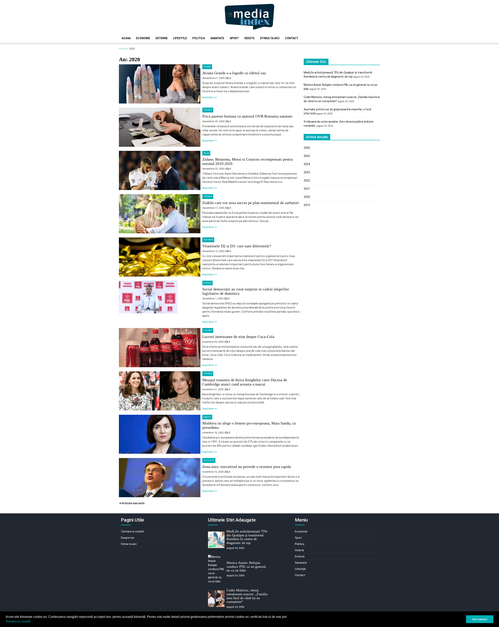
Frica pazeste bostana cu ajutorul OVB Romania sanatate (247, 116)
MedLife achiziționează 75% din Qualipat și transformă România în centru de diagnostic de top (246, 537)
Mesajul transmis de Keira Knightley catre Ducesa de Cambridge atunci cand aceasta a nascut (244, 382)
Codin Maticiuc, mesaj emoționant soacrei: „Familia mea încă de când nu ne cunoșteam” (246, 596)
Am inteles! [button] (479, 619)
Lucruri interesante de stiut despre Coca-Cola (238, 336)
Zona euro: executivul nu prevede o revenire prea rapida (246, 466)
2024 (307, 164)
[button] (32, 622)
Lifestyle (180, 38)
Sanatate (217, 38)
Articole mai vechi (133, 503)
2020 (307, 196)
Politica (198, 38)
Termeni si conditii (18, 621)
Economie (143, 38)
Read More (208, 97)
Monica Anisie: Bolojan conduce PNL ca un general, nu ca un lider (246, 566)
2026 (307, 147)
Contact (291, 38)
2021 (307, 188)
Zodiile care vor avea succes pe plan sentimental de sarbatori (250, 203)
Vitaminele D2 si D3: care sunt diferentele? (236, 246)
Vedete (249, 38)
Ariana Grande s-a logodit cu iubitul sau (234, 73)
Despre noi (127, 537)
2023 (307, 172)
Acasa (126, 38)
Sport (234, 38)
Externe (162, 38)
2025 (307, 155)
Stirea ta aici (270, 38)
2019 (307, 205)
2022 (307, 180)
